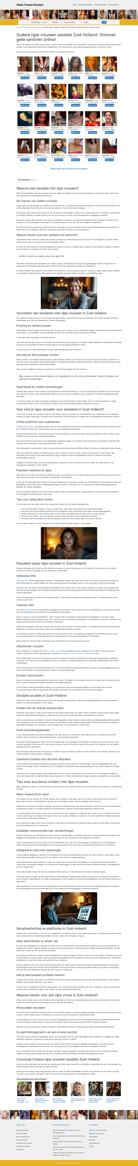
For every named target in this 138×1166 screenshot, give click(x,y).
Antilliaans (88, 653)
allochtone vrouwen (53, 651)
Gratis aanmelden (100, 5)
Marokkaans (64, 653)
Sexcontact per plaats (23, 1146)
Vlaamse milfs (30, 610)
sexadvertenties (45, 933)
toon (33, 180)
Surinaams (79, 653)
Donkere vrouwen (21, 1140)
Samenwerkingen (94, 1143)
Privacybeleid (93, 1136)
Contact (91, 1146)
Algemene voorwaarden (96, 1133)
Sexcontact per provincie (32, 27)
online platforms (28, 427)
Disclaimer (92, 1140)
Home (75, 5)
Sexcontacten (113, 5)
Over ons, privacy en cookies (98, 1130)
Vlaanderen (19, 1149)
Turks (72, 653)
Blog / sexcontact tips (23, 1136)
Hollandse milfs (22, 581)
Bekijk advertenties (85, 5)
